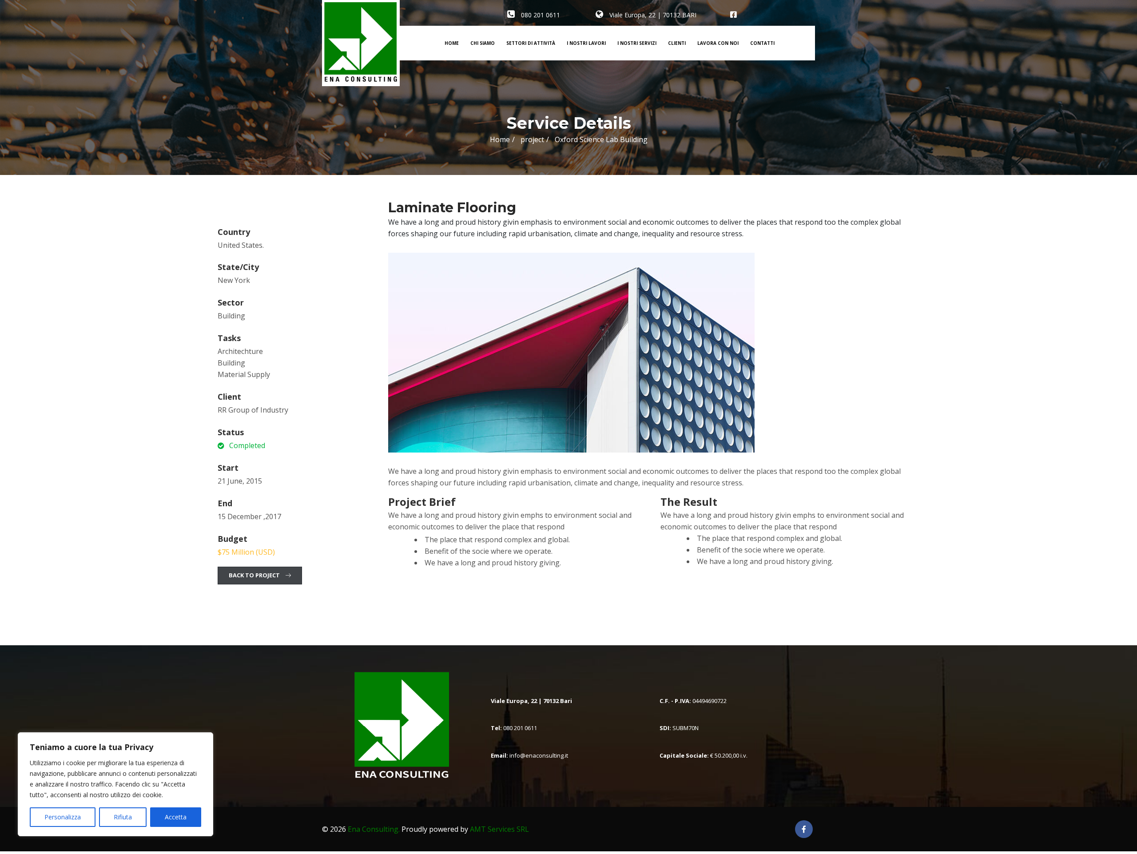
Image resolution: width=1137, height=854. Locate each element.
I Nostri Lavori (586, 43)
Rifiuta (123, 817)
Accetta (176, 817)
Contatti (762, 43)
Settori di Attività (530, 43)
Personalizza (62, 817)
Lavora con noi (718, 43)
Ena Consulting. (374, 829)
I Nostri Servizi (636, 43)
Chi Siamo (482, 43)
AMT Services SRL (499, 829)
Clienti (677, 43)
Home (452, 43)
